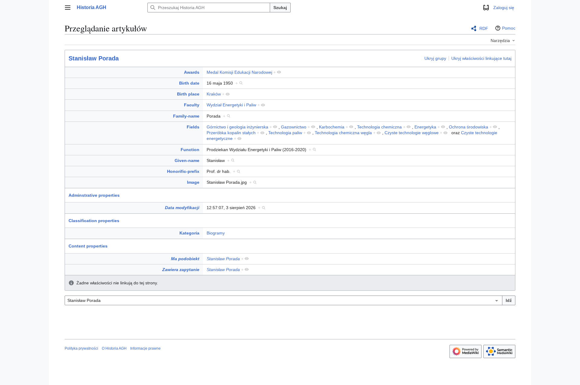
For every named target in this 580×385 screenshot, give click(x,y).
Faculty (191, 104)
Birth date (189, 83)
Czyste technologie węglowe (412, 132)
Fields (193, 127)
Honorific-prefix (183, 171)
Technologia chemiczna (379, 127)
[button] (67, 7)
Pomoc (508, 28)
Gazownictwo (293, 127)
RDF (483, 28)
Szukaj (280, 7)
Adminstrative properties (94, 195)
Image (193, 182)
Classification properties (94, 220)
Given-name (187, 160)
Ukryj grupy (435, 58)
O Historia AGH (114, 348)
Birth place (188, 94)
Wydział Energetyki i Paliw (231, 104)
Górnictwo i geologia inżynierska (237, 127)
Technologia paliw (285, 132)
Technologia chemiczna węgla (343, 132)
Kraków (214, 94)
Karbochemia (331, 127)
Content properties (88, 246)
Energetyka (425, 127)
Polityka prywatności (81, 348)
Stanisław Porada (94, 58)
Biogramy (216, 233)
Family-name (186, 116)
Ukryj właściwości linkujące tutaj (481, 58)
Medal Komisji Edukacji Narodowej (239, 72)
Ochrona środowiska (468, 127)
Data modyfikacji (182, 207)
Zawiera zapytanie (180, 269)
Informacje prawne (145, 348)
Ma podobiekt (185, 258)
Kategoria (189, 233)
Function (190, 149)
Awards (191, 72)
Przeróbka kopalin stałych (231, 132)
